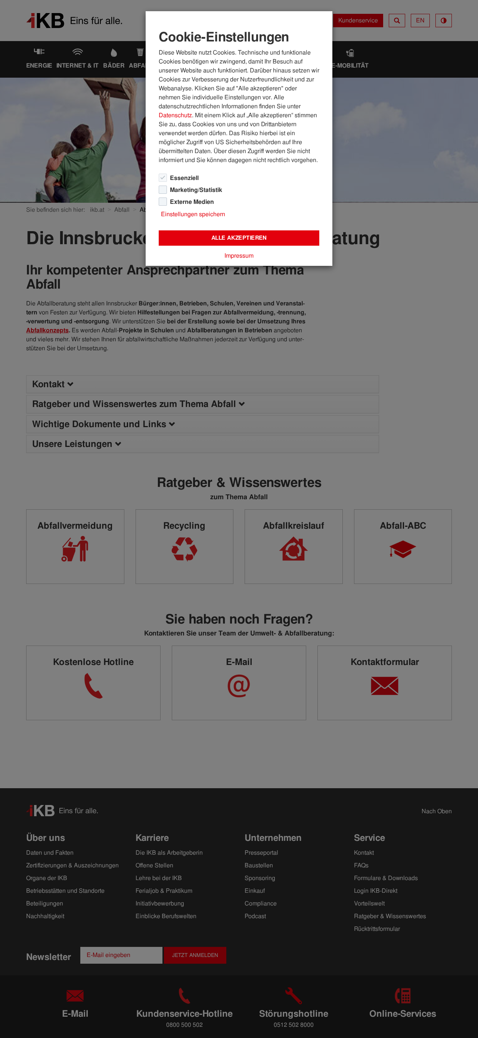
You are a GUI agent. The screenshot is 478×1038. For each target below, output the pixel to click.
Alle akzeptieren (239, 238)
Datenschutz (175, 115)
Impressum (239, 256)
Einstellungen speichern (193, 214)
